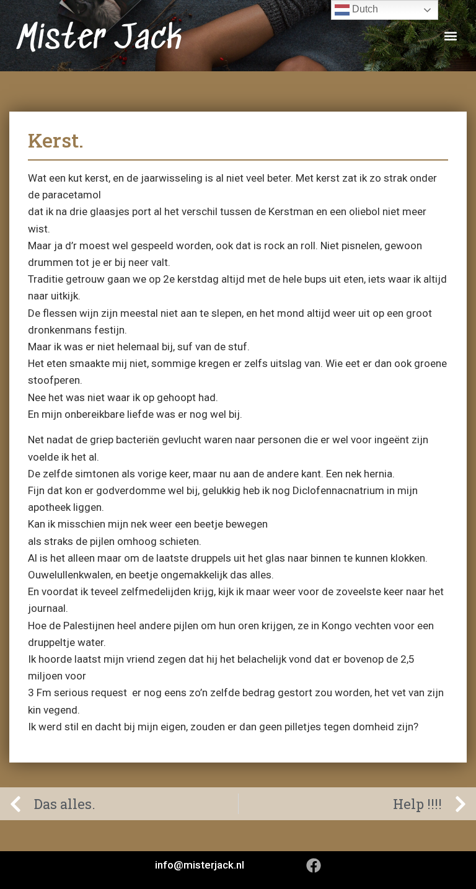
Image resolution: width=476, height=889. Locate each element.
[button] (450, 35)
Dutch (364, 9)
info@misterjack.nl (199, 865)
